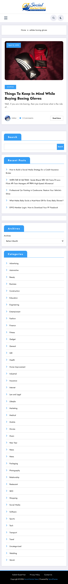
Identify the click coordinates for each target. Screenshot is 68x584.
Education (13, 298)
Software (12, 511)
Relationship (14, 477)
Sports (12, 518)
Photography (14, 470)
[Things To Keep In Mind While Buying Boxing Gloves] (34, 60)
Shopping (10, 87)
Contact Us (48, 575)
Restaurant (13, 484)
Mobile (12, 422)
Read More (57, 118)
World (12, 560)
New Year (13, 442)
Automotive (14, 270)
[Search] (53, 18)
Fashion (12, 318)
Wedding (13, 553)
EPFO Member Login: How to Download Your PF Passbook (33, 207)
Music (11, 436)
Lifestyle (12, 401)
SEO (11, 491)
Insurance (13, 380)
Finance (12, 325)
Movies (12, 429)
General (12, 346)
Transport (13, 532)
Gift (10, 353)
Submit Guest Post (18, 575)
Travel (11, 539)
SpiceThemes (53, 579)
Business (12, 284)
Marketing (13, 408)
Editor (14, 118)
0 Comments (27, 118)
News (11, 449)
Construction (14, 291)
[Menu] (5, 18)
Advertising (14, 263)
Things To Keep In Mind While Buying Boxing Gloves (30, 96)
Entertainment (14, 311)
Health (12, 360)
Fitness (12, 332)
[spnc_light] (61, 18)
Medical (12, 415)
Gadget (12, 339)
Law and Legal (15, 394)
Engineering (14, 304)
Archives (7, 235)
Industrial (13, 373)
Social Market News (31, 579)
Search (12, 137)
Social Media (14, 504)
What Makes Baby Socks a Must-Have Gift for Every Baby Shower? (36, 200)
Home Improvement (17, 367)
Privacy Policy (35, 575)
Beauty (12, 277)
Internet (12, 387)
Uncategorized (15, 546)
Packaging (13, 463)
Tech (11, 525)
